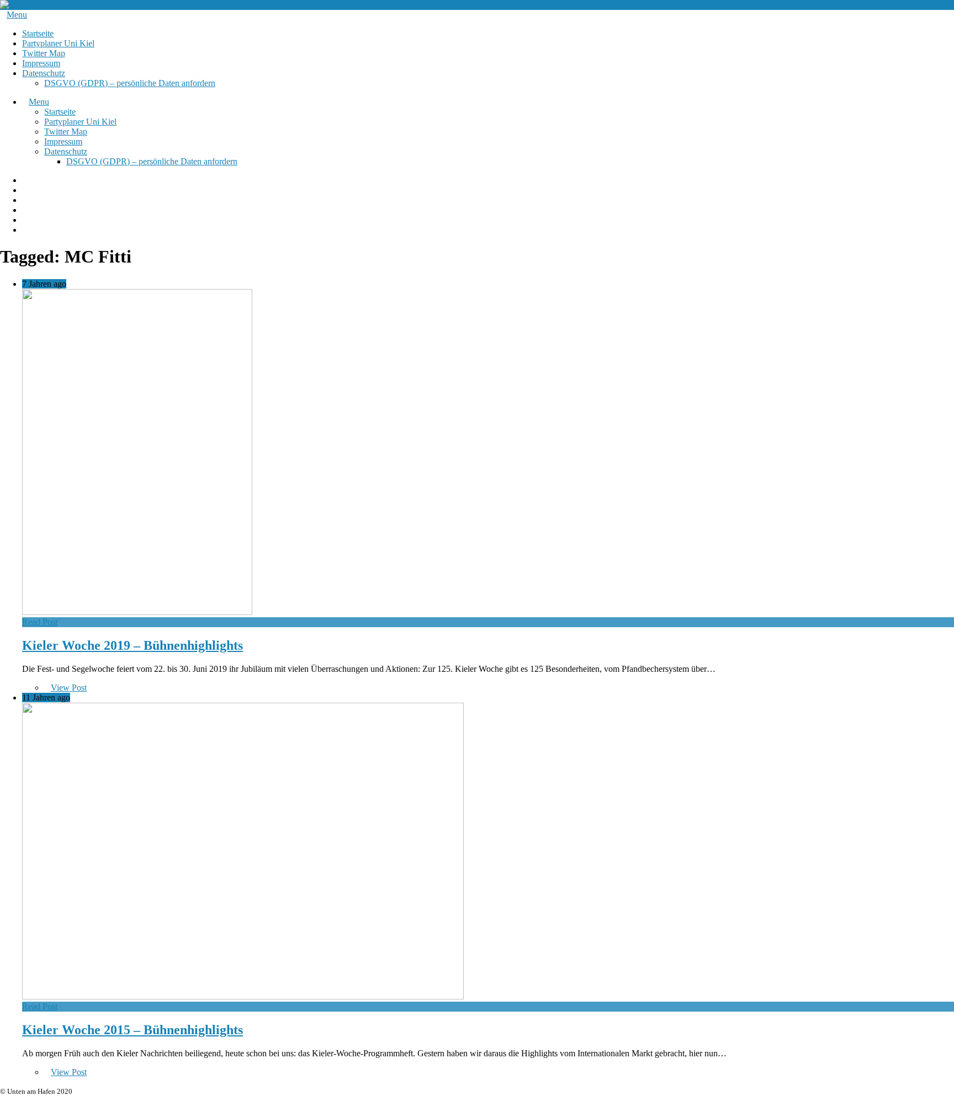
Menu (17, 14)
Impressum (41, 63)
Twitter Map (43, 53)
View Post (69, 687)
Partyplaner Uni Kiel (58, 43)
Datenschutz (43, 73)
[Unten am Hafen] (33, 4)
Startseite (38, 33)
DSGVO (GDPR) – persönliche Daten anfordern (129, 83)
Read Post (39, 622)
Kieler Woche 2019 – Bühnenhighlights (132, 645)
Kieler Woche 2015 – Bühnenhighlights (132, 1030)
